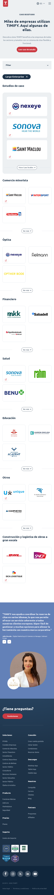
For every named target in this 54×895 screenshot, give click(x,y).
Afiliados (31, 817)
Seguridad (6, 810)
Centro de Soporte (9, 838)
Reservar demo (33, 752)
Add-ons (6, 803)
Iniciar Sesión (33, 745)
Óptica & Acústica (9, 785)
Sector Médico (8, 767)
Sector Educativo (9, 778)
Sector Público (8, 781)
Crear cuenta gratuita (36, 741)
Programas (32, 814)
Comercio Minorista (10, 748)
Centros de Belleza (9, 763)
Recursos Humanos (9, 774)
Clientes (31, 795)
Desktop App (33, 765)
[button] (4, 642)
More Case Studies (26, 168)
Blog (30, 798)
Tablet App (32, 769)
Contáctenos (12, 716)
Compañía (31, 787)
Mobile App (32, 773)
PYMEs (5, 741)
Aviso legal (6, 888)
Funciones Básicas (9, 799)
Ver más (26, 231)
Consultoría (7, 770)
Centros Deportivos (10, 759)
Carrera (31, 791)
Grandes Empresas (9, 745)
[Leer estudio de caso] (14, 195)
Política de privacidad (39, 888)
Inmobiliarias (7, 756)
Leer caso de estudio (27, 50)
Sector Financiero (9, 752)
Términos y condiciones (21, 888)
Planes (5, 824)
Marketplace (7, 806)
